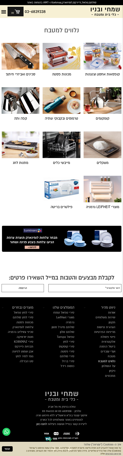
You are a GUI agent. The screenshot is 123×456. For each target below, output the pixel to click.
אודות (111, 312)
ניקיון (112, 371)
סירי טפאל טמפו (63, 312)
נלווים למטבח (106, 361)
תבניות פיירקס (24, 346)
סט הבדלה (26, 361)
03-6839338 (65, 411)
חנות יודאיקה (25, 337)
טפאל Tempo (65, 337)
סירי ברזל (68, 361)
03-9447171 (48, 411)
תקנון (112, 322)
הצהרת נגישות (106, 327)
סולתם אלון (67, 332)
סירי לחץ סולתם (23, 317)
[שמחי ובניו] (106, 11)
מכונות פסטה (24, 322)
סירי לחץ (68, 341)
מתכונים (110, 376)
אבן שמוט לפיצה (22, 351)
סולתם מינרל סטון (63, 327)
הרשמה (23, 288)
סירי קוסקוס (66, 346)
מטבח (111, 356)
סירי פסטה (67, 351)
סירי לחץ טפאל (23, 312)
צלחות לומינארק (22, 327)
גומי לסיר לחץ (24, 356)
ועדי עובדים (108, 351)
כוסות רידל (67, 366)
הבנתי (7, 449)
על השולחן (108, 366)
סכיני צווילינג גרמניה (20, 332)
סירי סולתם (67, 356)
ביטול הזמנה (107, 346)
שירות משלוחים (105, 317)
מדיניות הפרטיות (113, 453)
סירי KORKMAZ (23, 341)
